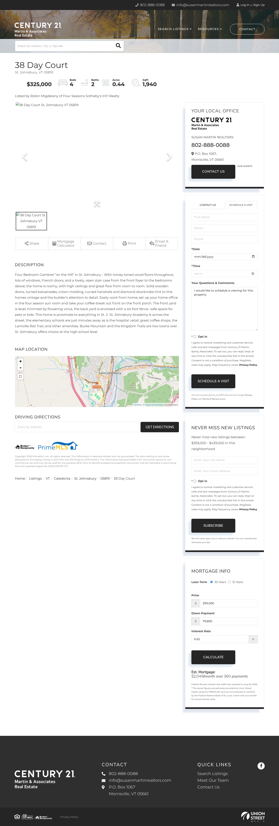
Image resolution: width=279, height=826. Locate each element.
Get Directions (160, 427)
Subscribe (213, 526)
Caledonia (62, 479)
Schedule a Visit (241, 205)
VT (48, 479)
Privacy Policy (248, 365)
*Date (195, 249)
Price (195, 595)
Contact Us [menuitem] (208, 787)
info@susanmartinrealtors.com (202, 5)
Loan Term (199, 582)
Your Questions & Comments (212, 283)
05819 (105, 479)
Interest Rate (201, 631)
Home (20, 479)
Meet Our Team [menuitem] (213, 780)
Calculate (213, 657)
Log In (245, 5)
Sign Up (259, 5)
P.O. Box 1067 (128, 790)
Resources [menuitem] (208, 29)
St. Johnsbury (85, 479)
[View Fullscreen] (20, 377)
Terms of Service (211, 399)
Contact (247, 29)
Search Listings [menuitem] (173, 29)
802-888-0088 (152, 5)
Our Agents (244, 166)
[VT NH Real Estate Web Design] (253, 817)
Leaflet (137, 404)
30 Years (220, 582)
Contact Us (213, 172)
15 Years (237, 582)
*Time (195, 266)
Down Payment (203, 613)
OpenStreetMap (154, 404)
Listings (35, 479)
